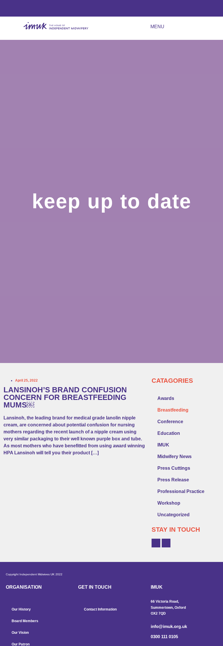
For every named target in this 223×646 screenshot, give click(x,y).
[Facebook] (156, 543)
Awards (165, 398)
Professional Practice (180, 491)
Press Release (173, 479)
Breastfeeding (172, 409)
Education (168, 433)
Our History (21, 609)
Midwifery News (174, 456)
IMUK (163, 444)
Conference (170, 421)
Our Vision (20, 633)
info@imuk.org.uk (169, 626)
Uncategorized (173, 514)
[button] (174, 27)
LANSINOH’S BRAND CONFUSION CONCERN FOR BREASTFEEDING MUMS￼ (65, 397)
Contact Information (100, 609)
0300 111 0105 (164, 636)
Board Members (25, 621)
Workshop (168, 503)
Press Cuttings (173, 468)
